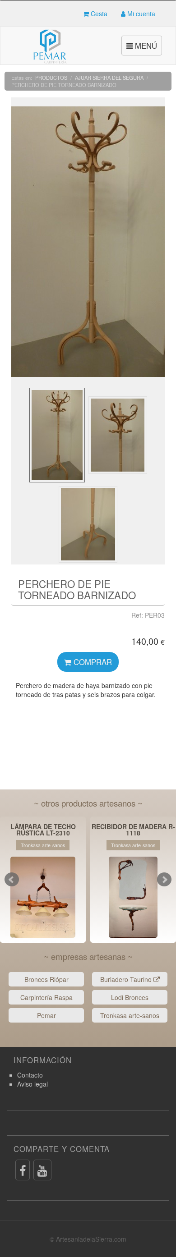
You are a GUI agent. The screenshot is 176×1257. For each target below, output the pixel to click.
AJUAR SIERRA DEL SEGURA (109, 77)
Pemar (46, 1015)
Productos (51, 77)
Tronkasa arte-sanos (129, 1015)
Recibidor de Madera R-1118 (133, 829)
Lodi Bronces (129, 997)
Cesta (98, 13)
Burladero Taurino (126, 979)
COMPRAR (91, 661)
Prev (12, 879)
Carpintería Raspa (46, 997)
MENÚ (143, 47)
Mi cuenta (140, 13)
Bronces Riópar (46, 979)
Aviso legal (32, 1083)
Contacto (30, 1074)
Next (164, 879)
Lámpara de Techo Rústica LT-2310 (43, 829)
